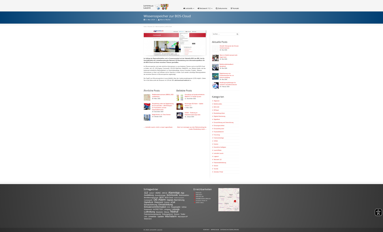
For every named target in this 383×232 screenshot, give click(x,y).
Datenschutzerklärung (229, 229)
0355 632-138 (199, 196)
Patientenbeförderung (220, 162)
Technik (216, 169)
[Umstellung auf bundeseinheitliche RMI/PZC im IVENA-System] (179, 97)
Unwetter (152, 216)
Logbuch (216, 156)
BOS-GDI (216, 107)
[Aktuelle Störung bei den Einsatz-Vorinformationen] (215, 48)
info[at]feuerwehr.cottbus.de (203, 198)
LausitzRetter (217, 150)
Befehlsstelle (172, 195)
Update (160, 216)
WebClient (148, 219)
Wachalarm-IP (183, 216)
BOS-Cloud (169, 197)
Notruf (174, 211)
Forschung (217, 135)
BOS (161, 197)
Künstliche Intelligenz (220, 147)
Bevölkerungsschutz (151, 197)
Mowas (166, 212)
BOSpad (216, 110)
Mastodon (159, 212)
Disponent (158, 202)
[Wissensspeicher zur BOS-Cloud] (175, 42)
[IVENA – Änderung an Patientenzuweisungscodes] (179, 115)
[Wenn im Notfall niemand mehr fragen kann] (215, 58)
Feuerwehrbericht (219, 131)
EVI (168, 207)
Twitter (183, 214)
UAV (145, 216)
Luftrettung (149, 211)
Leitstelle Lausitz (219, 153)
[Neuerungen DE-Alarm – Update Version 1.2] (179, 106)
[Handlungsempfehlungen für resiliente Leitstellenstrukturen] (215, 85)
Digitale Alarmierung (219, 116)
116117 (151, 193)
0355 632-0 (199, 194)
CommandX (148, 200)
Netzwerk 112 (205, 8)
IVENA (216, 141)
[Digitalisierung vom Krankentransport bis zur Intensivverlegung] (215, 76)
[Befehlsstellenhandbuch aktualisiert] (215, 67)
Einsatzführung (150, 205)
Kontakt (236, 8)
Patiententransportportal (152, 214)
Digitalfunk (217, 119)
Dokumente (222, 8)
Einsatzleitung (165, 204)
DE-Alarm (160, 199)
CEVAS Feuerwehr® (179, 197)
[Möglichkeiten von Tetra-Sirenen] (147, 117)
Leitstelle (188, 8)
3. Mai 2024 (150, 20)
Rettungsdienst (167, 214)
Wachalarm (171, 216)
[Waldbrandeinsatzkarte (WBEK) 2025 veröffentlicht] (147, 97)
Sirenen (216, 165)
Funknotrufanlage (219, 138)
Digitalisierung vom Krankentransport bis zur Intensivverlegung (227, 75)
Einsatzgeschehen (219, 125)
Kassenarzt (148, 209)
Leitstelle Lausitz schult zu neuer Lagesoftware (158, 127)
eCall (173, 202)
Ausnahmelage (160, 195)
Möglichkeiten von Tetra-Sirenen (161, 114)
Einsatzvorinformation (155, 207)
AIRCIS (164, 193)
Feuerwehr (176, 207)
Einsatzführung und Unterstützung (223, 122)
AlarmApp (174, 192)
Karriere (216, 144)
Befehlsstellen (218, 104)
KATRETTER (158, 209)
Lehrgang (167, 209)
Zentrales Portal (218, 172)
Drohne (167, 202)
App (182, 193)
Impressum (215, 229)
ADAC (158, 193)
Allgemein (216, 101)
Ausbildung (149, 195)
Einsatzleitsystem (219, 128)
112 (146, 192)
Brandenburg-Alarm (219, 113)
